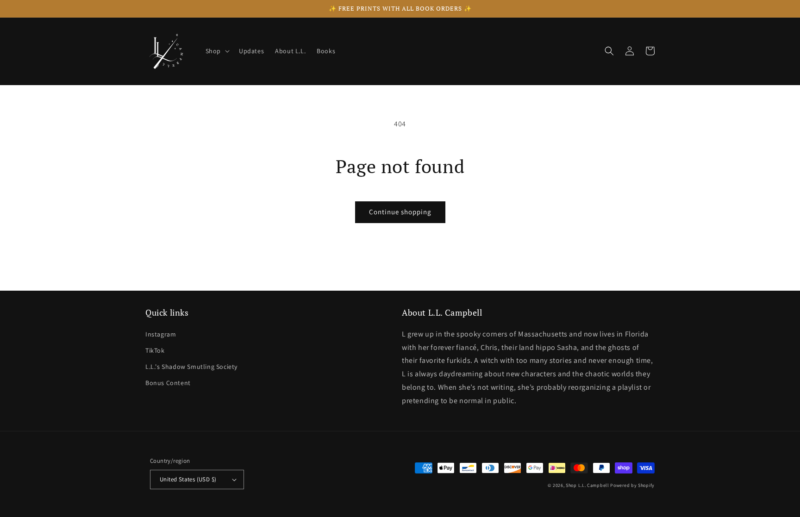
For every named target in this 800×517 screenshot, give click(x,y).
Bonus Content (168, 383)
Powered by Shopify (632, 485)
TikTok (155, 350)
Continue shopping (400, 211)
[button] (216, 51)
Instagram (160, 334)
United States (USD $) (188, 479)
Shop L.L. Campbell (587, 485)
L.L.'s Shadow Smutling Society (191, 366)
